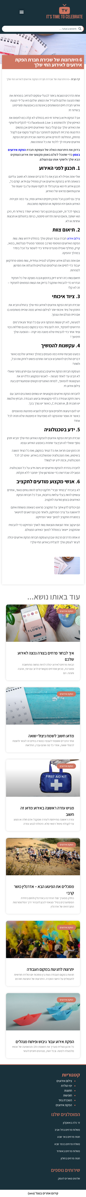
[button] (21, 11)
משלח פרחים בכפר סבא (67, 1144)
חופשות (67, 1095)
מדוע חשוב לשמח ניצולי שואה (51, 736)
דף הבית (75, 79)
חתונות (68, 1090)
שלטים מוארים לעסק (69, 1178)
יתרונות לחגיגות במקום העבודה (50, 969)
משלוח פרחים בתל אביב (67, 1130)
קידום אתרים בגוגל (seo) (43, 1193)
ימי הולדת (66, 1086)
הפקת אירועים (64, 1105)
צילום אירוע (73, 238)
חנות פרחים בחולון (70, 1158)
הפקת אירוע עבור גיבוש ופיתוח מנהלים (45, 1041)
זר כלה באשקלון (71, 1122)
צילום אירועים (64, 1081)
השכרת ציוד (65, 1100)
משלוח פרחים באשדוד (68, 1151)
